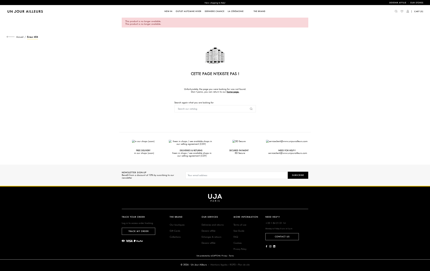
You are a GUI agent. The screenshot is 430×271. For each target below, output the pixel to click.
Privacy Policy (239, 249)
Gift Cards (175, 230)
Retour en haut (425, 221)
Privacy (224, 256)
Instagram (270, 246)
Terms (231, 256)
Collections (175, 236)
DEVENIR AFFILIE (397, 3)
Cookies (237, 243)
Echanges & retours (211, 236)
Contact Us (282, 236)
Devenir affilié (208, 230)
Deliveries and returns (213, 224)
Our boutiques (177, 224)
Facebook (266, 246)
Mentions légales (219, 264)
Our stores (416, 3)
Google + (274, 246)
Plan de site (244, 264)
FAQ (235, 236)
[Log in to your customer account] (408, 11)
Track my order (138, 231)
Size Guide (238, 230)
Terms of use (239, 224)
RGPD (233, 264)
